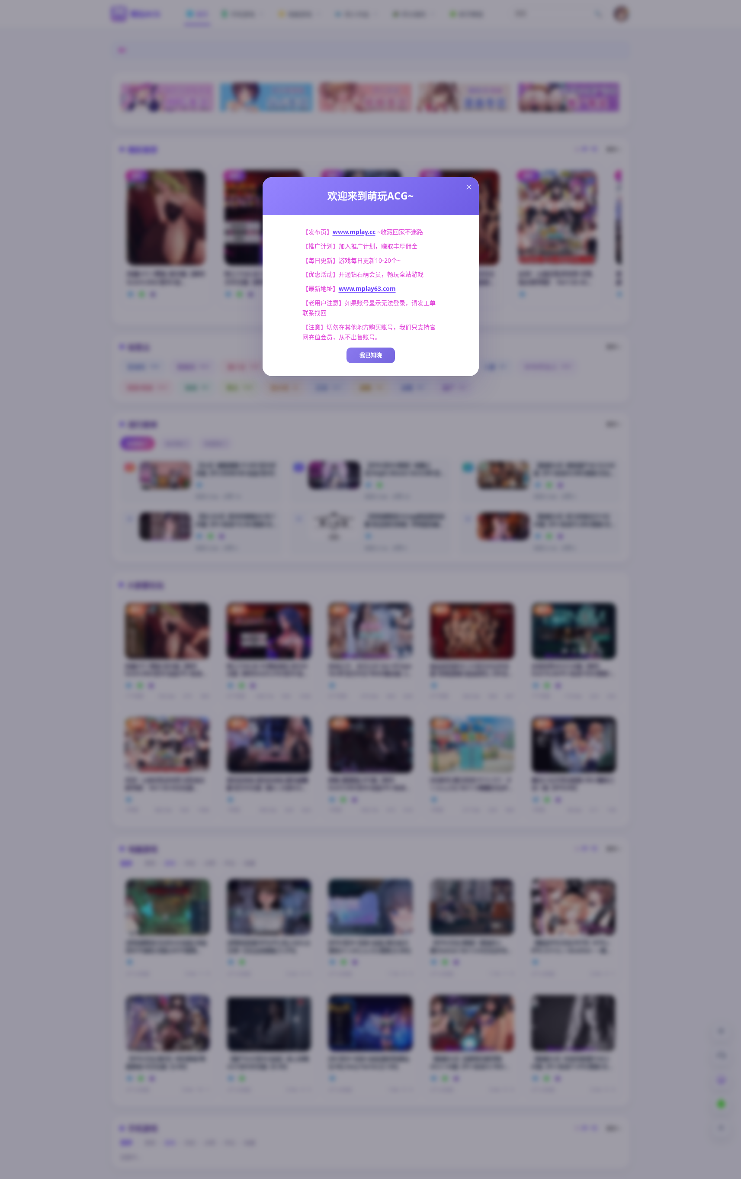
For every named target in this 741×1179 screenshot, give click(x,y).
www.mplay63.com (367, 288)
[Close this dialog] (469, 187)
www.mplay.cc (354, 232)
